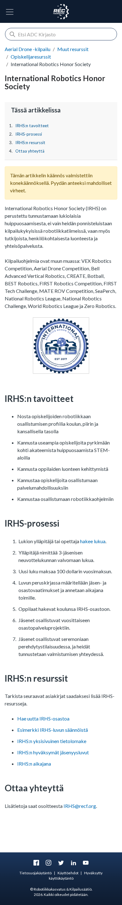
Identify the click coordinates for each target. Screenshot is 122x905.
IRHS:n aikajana (34, 764)
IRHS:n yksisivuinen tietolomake (51, 741)
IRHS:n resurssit (30, 142)
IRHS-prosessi (28, 134)
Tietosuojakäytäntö (35, 873)
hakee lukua (92, 541)
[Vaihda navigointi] (9, 12)
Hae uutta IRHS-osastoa (43, 718)
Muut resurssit (73, 49)
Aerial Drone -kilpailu (27, 49)
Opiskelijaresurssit (31, 57)
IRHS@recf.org (80, 806)
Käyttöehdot (68, 873)
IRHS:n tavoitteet (32, 125)
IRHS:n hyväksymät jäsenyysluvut (53, 752)
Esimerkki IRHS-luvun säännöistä (52, 730)
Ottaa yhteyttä (29, 150)
